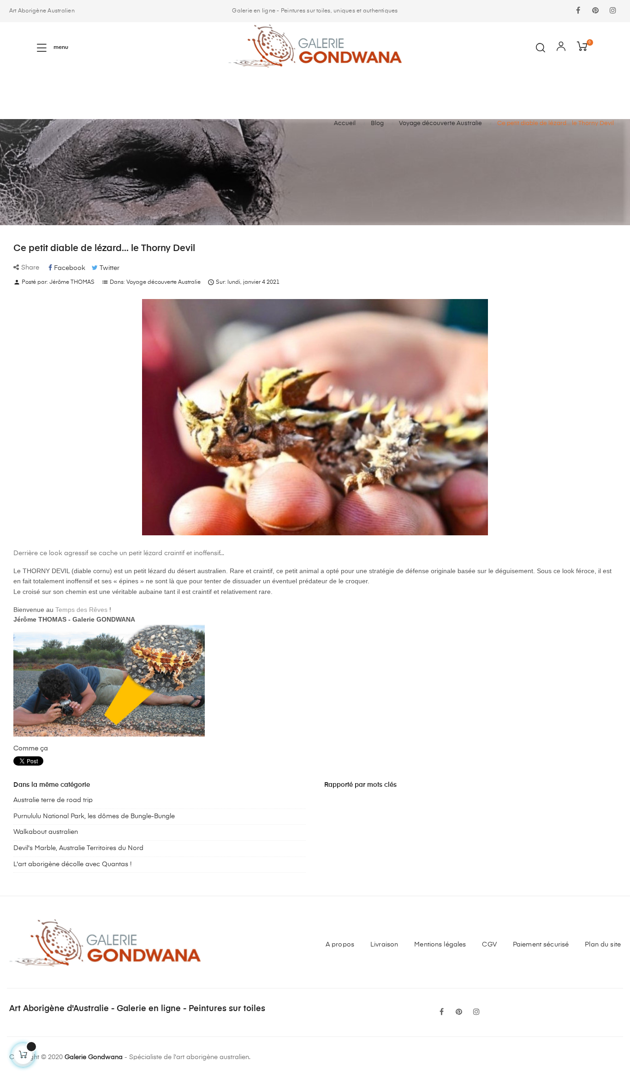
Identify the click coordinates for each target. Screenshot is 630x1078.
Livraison (384, 944)
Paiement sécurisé (541, 944)
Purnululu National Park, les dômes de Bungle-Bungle (94, 816)
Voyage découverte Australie (163, 282)
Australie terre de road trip (53, 800)
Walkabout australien (45, 832)
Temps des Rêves (81, 609)
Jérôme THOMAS (72, 282)
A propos (340, 944)
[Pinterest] (595, 11)
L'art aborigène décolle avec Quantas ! (72, 864)
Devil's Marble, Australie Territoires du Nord (78, 848)
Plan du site (603, 944)
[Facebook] (578, 11)
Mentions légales (440, 944)
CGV (489, 944)
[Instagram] (613, 11)
